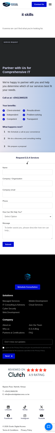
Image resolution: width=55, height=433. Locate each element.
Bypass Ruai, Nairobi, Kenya (14, 387)
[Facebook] (8, 415)
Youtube (41, 418)
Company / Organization (12, 179)
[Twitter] (41, 407)
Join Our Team (35, 325)
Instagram (25, 418)
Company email (9, 190)
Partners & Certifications (14, 333)
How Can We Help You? (12, 212)
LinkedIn (8, 410)
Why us (6, 329)
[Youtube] (41, 415)
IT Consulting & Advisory (14, 305)
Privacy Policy (26, 430)
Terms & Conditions (10, 430)
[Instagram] (24, 415)
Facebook (8, 418)
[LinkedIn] (8, 407)
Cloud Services (36, 305)
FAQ (31, 333)
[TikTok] (24, 407)
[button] (50, 4)
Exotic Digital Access (17, 426)
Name (5, 168)
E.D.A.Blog (34, 329)
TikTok (25, 410)
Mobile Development (38, 301)
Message (6, 223)
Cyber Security (9, 309)
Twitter (41, 410)
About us (7, 325)
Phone (5, 201)
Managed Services (11, 301)
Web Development (11, 312)
